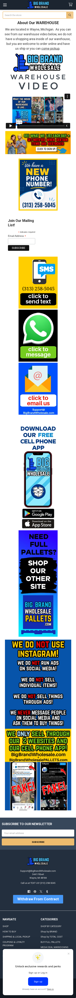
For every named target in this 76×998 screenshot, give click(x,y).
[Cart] (71, 4)
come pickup (50, 48)
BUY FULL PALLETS (50, 942)
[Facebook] (28, 891)
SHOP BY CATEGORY (51, 926)
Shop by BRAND (49, 931)
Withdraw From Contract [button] (38, 899)
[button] (38, 282)
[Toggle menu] (5, 5)
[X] (41, 891)
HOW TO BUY (9, 931)
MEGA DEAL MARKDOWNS (54, 947)
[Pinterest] (34, 891)
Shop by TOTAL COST (52, 936)
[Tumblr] (47, 891)
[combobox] (38, 15)
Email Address (17, 236)
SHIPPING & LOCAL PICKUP (16, 936)
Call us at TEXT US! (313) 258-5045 (38, 883)
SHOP (5, 926)
